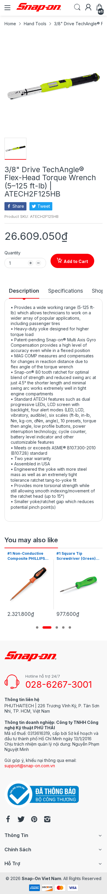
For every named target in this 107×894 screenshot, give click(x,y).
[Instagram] (47, 820)
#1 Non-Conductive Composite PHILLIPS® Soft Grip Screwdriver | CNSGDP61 (29, 556)
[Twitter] (21, 820)
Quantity (12, 252)
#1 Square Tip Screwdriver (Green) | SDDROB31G (77, 556)
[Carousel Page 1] (37, 627)
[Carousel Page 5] (70, 627)
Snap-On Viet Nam (41, 878)
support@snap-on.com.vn (29, 765)
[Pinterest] (34, 820)
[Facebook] (8, 820)
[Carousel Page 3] (57, 627)
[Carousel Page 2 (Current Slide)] (47, 627)
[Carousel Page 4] (63, 627)
